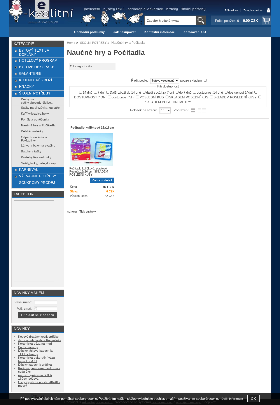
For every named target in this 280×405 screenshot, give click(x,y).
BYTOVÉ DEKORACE (36, 67)
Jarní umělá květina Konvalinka (39, 340)
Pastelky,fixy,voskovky (36, 157)
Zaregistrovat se (252, 10)
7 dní (101, 92)
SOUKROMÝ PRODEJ (37, 183)
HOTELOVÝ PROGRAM (38, 60)
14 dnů (87, 92)
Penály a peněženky (35, 119)
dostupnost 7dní (123, 97)
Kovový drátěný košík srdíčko (38, 336)
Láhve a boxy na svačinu (38, 145)
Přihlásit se (231, 10)
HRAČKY (26, 87)
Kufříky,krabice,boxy (35, 113)
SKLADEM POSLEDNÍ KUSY (235, 97)
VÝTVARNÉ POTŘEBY (37, 176)
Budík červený (28, 347)
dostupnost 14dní (240, 92)
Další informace (232, 398)
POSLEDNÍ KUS (152, 97)
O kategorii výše (81, 66)
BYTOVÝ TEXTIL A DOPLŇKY (34, 52)
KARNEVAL (28, 169)
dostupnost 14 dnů (210, 92)
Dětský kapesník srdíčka (35, 364)
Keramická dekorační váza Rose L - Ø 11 (36, 359)
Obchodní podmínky (89, 32)
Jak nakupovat (125, 32)
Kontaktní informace (159, 32)
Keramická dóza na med (35, 343)
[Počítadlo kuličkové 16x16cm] (91, 149)
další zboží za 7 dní (160, 92)
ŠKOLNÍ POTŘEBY (35, 93)
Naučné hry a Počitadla (38, 125)
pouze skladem (191, 80)
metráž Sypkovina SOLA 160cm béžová (35, 377)
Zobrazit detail (102, 180)
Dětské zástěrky (32, 131)
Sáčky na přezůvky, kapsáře (40, 107)
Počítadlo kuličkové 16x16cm (92, 127)
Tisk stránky (87, 211)
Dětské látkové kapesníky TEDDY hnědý (35, 352)
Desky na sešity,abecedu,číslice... (37, 101)
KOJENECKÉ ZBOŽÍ (35, 80)
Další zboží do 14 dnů (125, 92)
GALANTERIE (30, 73)
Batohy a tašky (31, 151)
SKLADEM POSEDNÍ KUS (188, 97)
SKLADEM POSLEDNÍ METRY (168, 102)
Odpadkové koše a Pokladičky (34, 139)
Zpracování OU (195, 32)
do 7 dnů (185, 92)
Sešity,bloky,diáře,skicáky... (39, 163)
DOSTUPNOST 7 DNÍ (90, 97)
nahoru (72, 211)
